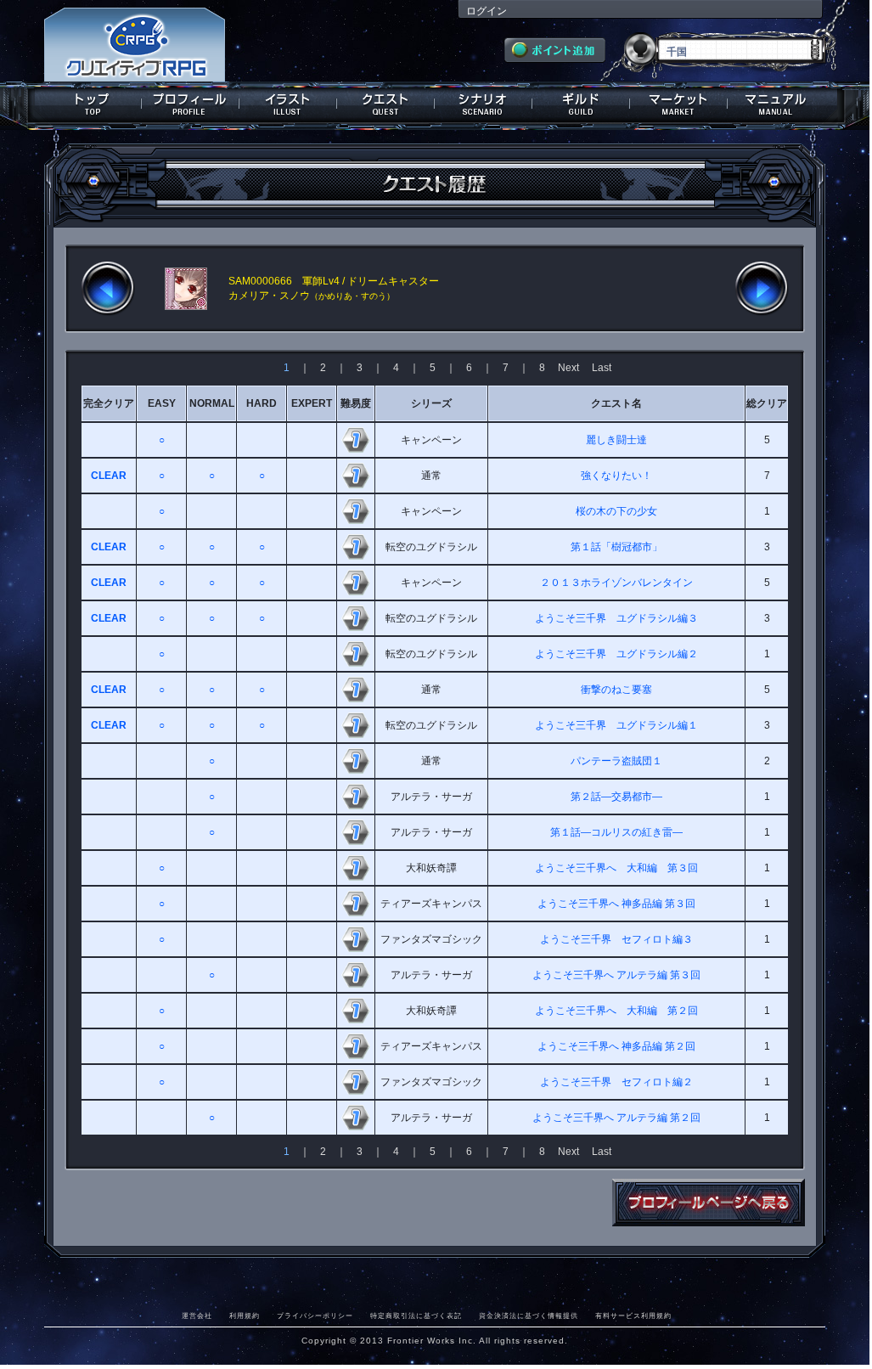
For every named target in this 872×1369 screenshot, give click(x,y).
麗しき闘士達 (616, 440)
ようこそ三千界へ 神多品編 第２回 (616, 1046)
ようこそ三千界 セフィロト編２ (616, 1082)
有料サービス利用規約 (633, 1315)
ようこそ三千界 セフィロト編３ (616, 939)
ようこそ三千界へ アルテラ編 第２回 (616, 1118)
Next (568, 368)
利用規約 (244, 1315)
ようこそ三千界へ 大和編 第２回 (616, 1011)
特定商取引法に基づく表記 (416, 1315)
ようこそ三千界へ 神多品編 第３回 (616, 904)
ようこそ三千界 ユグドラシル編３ (616, 618)
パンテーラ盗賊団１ (616, 761)
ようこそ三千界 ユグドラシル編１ (616, 725)
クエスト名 (616, 403)
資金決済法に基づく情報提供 (528, 1315)
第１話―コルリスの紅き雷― (616, 832)
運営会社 (197, 1315)
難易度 (355, 403)
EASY (162, 403)
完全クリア (108, 403)
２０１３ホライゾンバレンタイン (616, 583)
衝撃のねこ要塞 (616, 690)
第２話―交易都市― (616, 797)
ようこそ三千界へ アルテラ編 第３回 (616, 975)
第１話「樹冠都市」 (616, 547)
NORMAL (211, 403)
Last (601, 368)
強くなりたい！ (616, 476)
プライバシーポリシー (315, 1315)
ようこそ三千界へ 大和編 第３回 (616, 868)
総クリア (766, 403)
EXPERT (311, 403)
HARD (261, 403)
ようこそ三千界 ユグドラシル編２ (616, 654)
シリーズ (431, 403)
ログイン (486, 11)
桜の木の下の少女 (616, 511)
